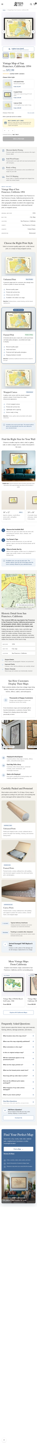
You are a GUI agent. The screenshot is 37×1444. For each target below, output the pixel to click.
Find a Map (18, 1149)
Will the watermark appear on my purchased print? (13, 1058)
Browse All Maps (9, 1153)
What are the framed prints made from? (15, 1070)
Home (4, 10)
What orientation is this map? (12, 1047)
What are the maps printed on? (13, 1064)
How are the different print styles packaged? (13, 1082)
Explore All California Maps (18, 1012)
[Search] (31, 4)
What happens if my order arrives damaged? (14, 1088)
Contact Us (18, 1118)
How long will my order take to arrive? (15, 1075)
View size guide (31, 112)
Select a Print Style (18, 139)
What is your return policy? (12, 1094)
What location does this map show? (14, 1036)
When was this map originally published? (16, 1041)
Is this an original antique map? (13, 1052)
